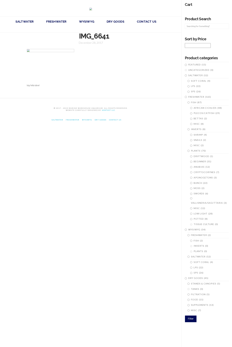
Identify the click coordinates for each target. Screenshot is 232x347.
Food (197, 299)
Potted (201, 218)
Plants (198, 150)
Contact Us (115, 120)
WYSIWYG (197, 229)
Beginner (202, 161)
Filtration (200, 294)
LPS (196, 86)
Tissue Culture (206, 224)
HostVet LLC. (109, 110)
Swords (201, 193)
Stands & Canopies (205, 283)
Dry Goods (198, 278)
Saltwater (198, 75)
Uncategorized (200, 70)
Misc (199, 123)
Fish (196, 102)
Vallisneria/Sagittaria (209, 202)
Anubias (202, 166)
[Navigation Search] (40, 29)
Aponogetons (205, 177)
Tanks (197, 289)
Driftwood (203, 156)
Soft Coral (200, 80)
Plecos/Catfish (207, 113)
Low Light (203, 213)
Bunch (201, 183)
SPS (196, 91)
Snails (200, 140)
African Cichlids (208, 108)
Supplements (202, 305)
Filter (191, 318)
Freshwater (199, 96)
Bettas (200, 118)
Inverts (198, 129)
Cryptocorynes (206, 172)
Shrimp (200, 134)
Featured (197, 64)
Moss (199, 188)
